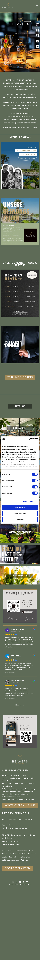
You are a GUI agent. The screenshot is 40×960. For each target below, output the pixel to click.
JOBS (20, 555)
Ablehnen (20, 519)
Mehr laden (20, 705)
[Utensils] (20, 881)
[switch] (35, 480)
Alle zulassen (20, 507)
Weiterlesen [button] (10, 647)
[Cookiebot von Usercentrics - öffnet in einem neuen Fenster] (29, 439)
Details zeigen (28, 501)
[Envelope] (27, 881)
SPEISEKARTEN (20, 33)
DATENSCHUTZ (25, 885)
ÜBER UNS (20, 406)
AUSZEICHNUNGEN (20, 576)
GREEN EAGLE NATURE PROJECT (20, 533)
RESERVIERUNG (19, 40)
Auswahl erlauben (20, 513)
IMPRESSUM (13, 885)
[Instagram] (13, 881)
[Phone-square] (23, 881)
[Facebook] (16, 881)
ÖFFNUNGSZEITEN (19, 46)
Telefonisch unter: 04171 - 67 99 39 (17, 820)
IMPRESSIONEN (20, 428)
